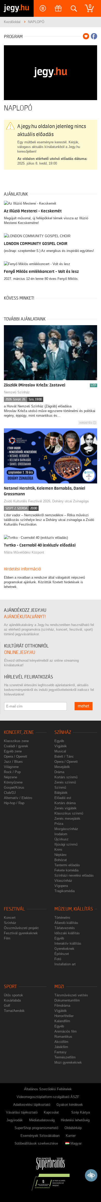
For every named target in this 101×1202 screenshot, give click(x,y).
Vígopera (61, 886)
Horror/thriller (64, 1016)
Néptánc (60, 855)
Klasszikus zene (16, 741)
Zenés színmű (65, 782)
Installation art (65, 964)
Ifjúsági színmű (65, 844)
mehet (83, 706)
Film (7, 938)
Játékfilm (61, 1047)
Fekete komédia (66, 870)
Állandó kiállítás (66, 923)
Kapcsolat (51, 1112)
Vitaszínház (63, 881)
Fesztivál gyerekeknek (21, 933)
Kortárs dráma (65, 803)
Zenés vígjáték (65, 808)
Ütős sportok (13, 995)
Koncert (10, 918)
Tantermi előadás (67, 865)
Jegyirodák (14, 1120)
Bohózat (60, 860)
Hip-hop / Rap (14, 803)
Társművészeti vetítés (71, 995)
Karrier (71, 1136)
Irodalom (60, 834)
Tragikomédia (64, 891)
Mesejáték (62, 767)
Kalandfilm (62, 1021)
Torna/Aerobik (14, 1011)
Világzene (11, 767)
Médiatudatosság (42, 1120)
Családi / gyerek (16, 746)
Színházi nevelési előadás (74, 875)
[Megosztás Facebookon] (94, 36)
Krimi (58, 850)
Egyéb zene (13, 751)
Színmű (60, 787)
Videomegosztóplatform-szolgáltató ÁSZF (48, 1097)
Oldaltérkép (73, 1128)
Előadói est (62, 798)
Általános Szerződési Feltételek (48, 1089)
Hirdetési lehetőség (75, 1120)
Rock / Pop (12, 772)
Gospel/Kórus (14, 787)
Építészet (61, 954)
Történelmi (62, 918)
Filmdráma (62, 1005)
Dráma (59, 772)
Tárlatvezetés (64, 928)
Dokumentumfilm (67, 1000)
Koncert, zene (19, 732)
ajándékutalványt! (25, 616)
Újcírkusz (61, 839)
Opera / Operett (15, 756)
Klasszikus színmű (68, 813)
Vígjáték (60, 746)
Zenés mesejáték (67, 818)
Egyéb (59, 741)
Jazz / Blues (13, 762)
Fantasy (60, 1052)
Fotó (57, 959)
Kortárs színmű (65, 777)
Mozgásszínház (66, 829)
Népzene (10, 777)
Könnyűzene (13, 782)
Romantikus (63, 1037)
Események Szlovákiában (40, 1136)
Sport (10, 986)
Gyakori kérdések (69, 1105)
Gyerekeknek (64, 949)
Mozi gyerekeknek (68, 1062)
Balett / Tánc (64, 756)
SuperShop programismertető (36, 1128)
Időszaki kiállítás (67, 933)
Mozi (59, 986)
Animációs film (65, 1031)
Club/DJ (10, 793)
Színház (62, 732)
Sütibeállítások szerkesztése (36, 1143)
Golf (7, 1005)
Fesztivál (14, 909)
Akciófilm (61, 1042)
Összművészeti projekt (21, 928)
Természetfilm (65, 1057)
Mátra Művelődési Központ (24, 552)
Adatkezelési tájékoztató (31, 1105)
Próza (58, 824)
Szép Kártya (80, 1112)
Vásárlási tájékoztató (22, 1112)
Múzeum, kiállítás (73, 909)
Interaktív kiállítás (67, 943)
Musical (60, 751)
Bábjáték (61, 793)
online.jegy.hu (19, 652)
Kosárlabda (12, 1000)
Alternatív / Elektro (18, 798)
